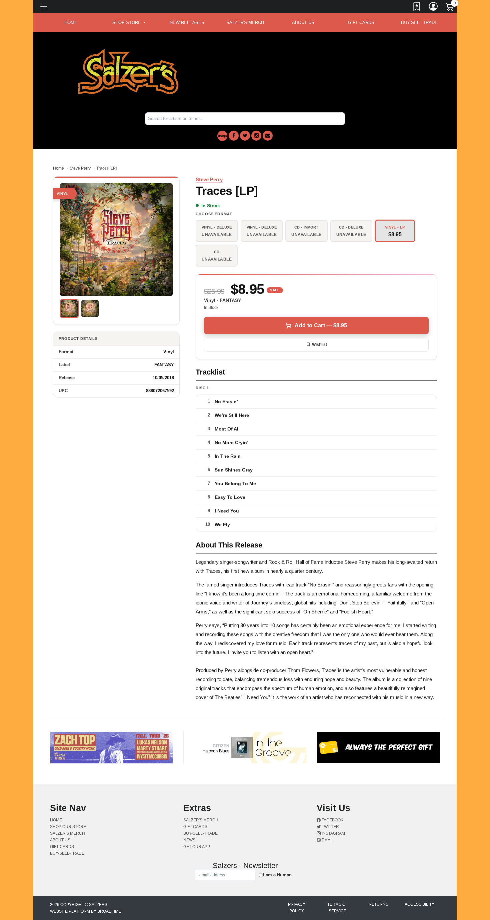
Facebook (332, 820)
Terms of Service (337, 907)
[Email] (267, 135)
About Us (303, 22)
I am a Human (277, 874)
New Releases (187, 22)
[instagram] (256, 135)
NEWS (189, 840)
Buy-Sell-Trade (419, 22)
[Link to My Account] (433, 7)
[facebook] (233, 135)
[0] (450, 8)
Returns (378, 904)
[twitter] (245, 135)
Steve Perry (80, 168)
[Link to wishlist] (417, 7)
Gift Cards (361, 22)
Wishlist (319, 344)
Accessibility (419, 904)
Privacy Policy (296, 907)
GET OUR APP (196, 846)
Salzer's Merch (245, 22)
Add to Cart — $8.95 (321, 325)
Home (58, 168)
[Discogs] (222, 136)
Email (327, 840)
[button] (129, 23)
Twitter (330, 826)
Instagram (333, 833)
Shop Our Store (68, 826)
